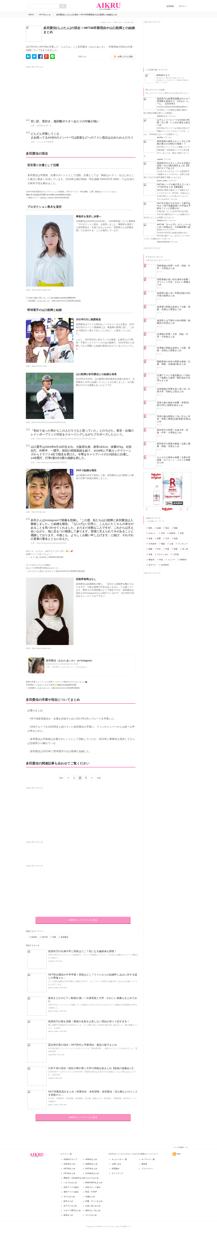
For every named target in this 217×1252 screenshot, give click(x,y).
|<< (61, 778)
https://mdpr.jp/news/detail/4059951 (51, 462)
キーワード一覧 (148, 1159)
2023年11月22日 (56, 557)
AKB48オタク (162, 116)
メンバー (171, 560)
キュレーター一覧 (119, 1159)
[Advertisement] (55, 91)
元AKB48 (165, 565)
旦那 (182, 533)
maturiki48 (52, 1055)
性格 (176, 538)
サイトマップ (117, 1173)
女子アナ (152, 565)
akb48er (160, 137)
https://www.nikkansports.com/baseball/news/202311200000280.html (66, 439)
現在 (167, 528)
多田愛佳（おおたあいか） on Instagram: (69, 660)
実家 (176, 549)
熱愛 (150, 549)
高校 (176, 528)
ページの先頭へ (179, 1147)
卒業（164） (118, 22)
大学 (167, 538)
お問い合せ (116, 1164)
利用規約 (115, 1168)
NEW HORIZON (163, 242)
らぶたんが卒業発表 (45, 142)
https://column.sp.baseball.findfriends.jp (49, 422)
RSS (179, 1154)
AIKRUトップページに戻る (83, 920)
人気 (171, 544)
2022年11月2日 (74, 301)
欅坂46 (152, 560)
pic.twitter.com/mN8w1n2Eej (59, 195)
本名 (161, 560)
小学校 (176, 554)
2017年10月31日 (62, 198)
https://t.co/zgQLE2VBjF (36, 195)
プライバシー (147, 1168)
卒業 (54, 937)
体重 (159, 538)
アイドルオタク (163, 199)
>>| (98, 778)
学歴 (167, 549)
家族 (163, 544)
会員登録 (170, 6)
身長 (150, 538)
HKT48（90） (130, 22)
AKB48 (34, 937)
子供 (163, 533)
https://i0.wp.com (39, 512)
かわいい (152, 533)
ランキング (182, 544)
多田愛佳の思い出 (44, 125)
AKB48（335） (106, 22)
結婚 (159, 528)
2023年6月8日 (73, 688)
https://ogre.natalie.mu (41, 290)
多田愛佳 (64, 937)
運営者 (144, 1164)
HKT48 (45, 937)
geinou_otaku (53, 988)
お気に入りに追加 (125, 56)
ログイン (182, 6)
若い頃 (185, 549)
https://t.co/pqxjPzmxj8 (66, 685)
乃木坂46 (152, 544)
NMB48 (183, 560)
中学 (159, 549)
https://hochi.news (39, 366)
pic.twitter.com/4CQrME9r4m (63, 298)
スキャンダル (162, 554)
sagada (51, 961)
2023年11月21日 (77, 571)
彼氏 (150, 528)
